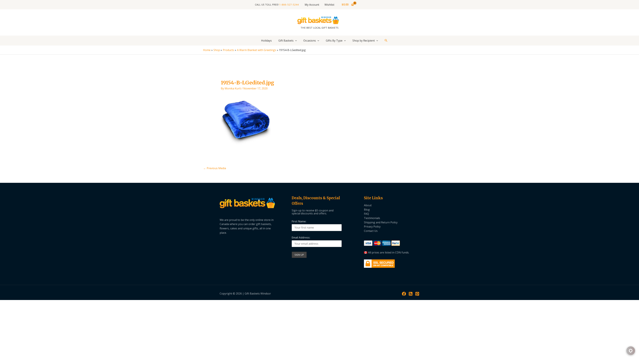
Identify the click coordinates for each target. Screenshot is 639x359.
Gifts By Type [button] (334, 40)
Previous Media (214, 168)
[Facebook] (404, 294)
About (368, 205)
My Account (312, 4)
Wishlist (329, 4)
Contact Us (371, 231)
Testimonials (372, 218)
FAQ (366, 214)
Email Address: (301, 237)
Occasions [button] (309, 40)
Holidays (266, 40)
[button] (295, 40)
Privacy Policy (372, 226)
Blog (367, 209)
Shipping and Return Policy (381, 222)
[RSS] (411, 294)
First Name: (299, 221)
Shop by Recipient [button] (363, 40)
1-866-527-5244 (289, 4)
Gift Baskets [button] (286, 40)
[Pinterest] (417, 294)
